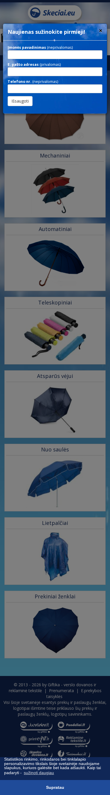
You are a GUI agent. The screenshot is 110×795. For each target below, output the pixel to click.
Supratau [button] (55, 787)
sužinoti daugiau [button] (39, 772)
